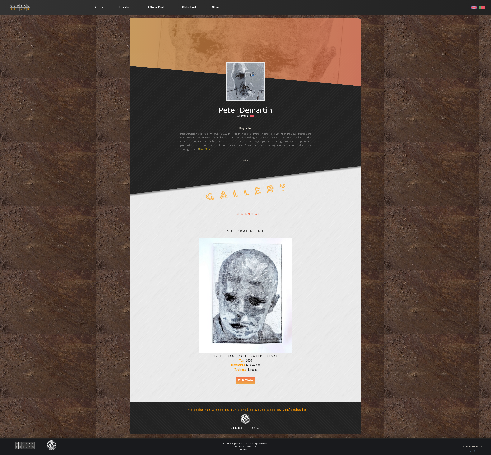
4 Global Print (156, 7)
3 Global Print (188, 7)
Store (215, 7)
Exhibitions (125, 7)
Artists (99, 7)
